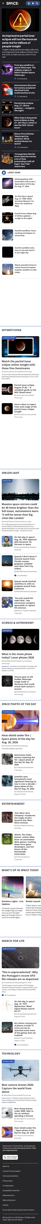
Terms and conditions (10, 1176)
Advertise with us (9, 1195)
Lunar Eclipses (9, 338)
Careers (5, 1205)
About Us (6, 1166)
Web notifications (9, 1200)
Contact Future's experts (12, 1171)
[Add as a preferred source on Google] (10, 1157)
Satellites (7, 481)
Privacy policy (8, 1181)
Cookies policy (8, 1186)
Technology (8, 712)
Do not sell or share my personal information (18, 1210)
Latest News (14, 172)
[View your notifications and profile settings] (33, 3)
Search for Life (9, 949)
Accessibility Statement (11, 1190)
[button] (37, 3)
